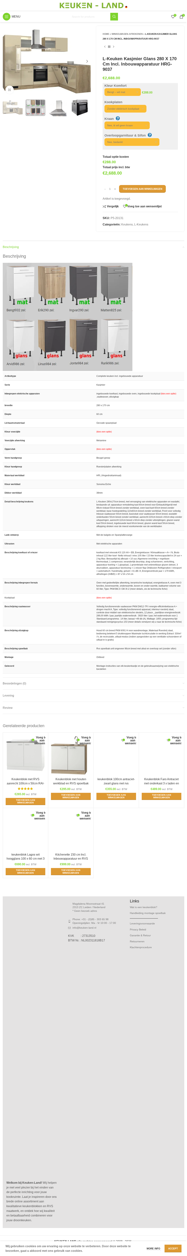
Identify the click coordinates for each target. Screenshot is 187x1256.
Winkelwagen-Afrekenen (127, 34)
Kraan (109, 119)
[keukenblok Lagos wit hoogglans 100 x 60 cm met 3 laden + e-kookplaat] (25, 831)
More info (154, 1248)
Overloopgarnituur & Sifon (125, 135)
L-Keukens (141, 224)
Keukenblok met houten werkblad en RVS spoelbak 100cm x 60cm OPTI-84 (71, 783)
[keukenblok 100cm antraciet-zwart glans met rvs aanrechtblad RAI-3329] (116, 755)
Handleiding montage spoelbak (148, 913)
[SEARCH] (114, 16)
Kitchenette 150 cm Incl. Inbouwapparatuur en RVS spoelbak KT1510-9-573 (71, 858)
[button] (6, 61)
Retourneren (137, 941)
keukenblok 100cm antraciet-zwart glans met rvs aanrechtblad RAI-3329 (116, 783)
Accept (173, 1248)
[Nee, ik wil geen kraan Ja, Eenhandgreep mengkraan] (125, 125)
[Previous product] (105, 46)
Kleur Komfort (115, 85)
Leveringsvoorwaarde (142, 923)
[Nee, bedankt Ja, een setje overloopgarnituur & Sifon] (130, 142)
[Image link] (31, 1039)
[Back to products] (109, 46)
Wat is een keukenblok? (143, 907)
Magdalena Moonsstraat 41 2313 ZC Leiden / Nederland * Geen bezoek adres (88, 907)
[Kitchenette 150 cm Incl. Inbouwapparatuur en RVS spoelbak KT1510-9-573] (71, 831)
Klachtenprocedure (141, 947)
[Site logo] (93, 5)
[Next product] (113, 46)
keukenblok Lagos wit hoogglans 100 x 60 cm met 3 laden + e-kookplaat (26, 858)
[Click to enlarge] (9, 90)
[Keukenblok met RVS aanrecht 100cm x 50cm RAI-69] (25, 755)
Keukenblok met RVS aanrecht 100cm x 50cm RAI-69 (25, 783)
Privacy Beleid (138, 929)
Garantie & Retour (140, 935)
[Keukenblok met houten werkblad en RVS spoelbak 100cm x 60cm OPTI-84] (71, 755)
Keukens (127, 224)
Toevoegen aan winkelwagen (142, 189)
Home (106, 34)
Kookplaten (113, 102)
